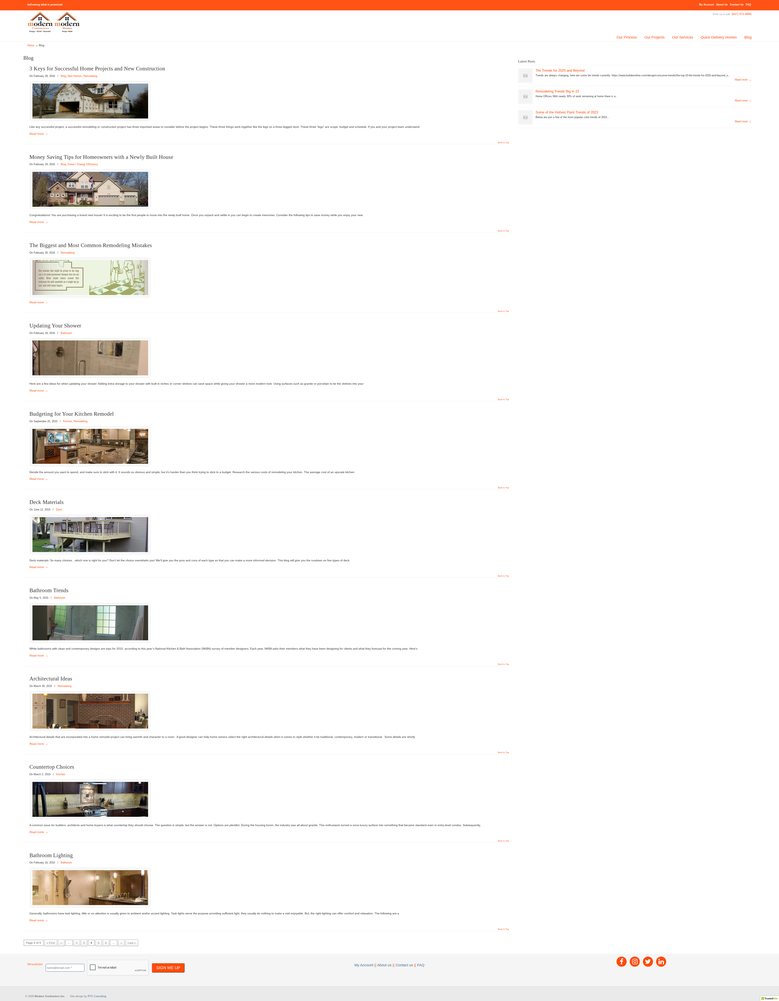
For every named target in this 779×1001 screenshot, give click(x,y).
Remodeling (90, 75)
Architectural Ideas (50, 679)
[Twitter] (648, 962)
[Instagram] (635, 962)
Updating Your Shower (55, 326)
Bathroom (66, 333)
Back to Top (503, 143)
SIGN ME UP (168, 967)
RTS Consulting (97, 996)
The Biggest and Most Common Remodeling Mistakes (90, 245)
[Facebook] (622, 962)
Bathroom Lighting (51, 855)
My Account (706, 4)
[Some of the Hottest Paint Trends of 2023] (525, 117)
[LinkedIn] (661, 962)
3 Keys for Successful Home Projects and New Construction (97, 69)
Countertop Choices (51, 767)
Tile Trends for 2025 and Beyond (560, 70)
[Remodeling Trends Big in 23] (525, 96)
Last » (132, 942)
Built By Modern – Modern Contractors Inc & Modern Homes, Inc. (53, 22)
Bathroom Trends (49, 590)
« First (51, 942)
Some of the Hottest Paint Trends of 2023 (567, 112)
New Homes (75, 75)
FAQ (748, 4)
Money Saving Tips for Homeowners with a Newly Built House (101, 157)
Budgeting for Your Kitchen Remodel (71, 414)
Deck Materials (46, 502)
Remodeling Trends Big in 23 (557, 91)
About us (384, 965)
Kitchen (67, 421)
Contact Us (736, 4)
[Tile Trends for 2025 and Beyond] (525, 76)
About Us (722, 4)
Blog (63, 75)
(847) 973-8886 (742, 14)
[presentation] (118, 968)
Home (30, 45)
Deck (59, 509)
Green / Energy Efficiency (83, 164)
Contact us (404, 965)
